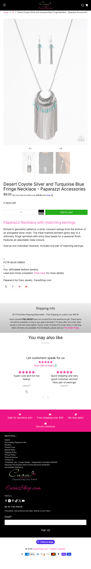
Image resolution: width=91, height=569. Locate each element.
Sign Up (45, 530)
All (13, 12)
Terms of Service (11, 457)
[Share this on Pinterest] (19, 286)
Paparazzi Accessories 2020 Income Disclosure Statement (27, 465)
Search (7, 440)
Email (8, 516)
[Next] (60, 148)
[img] (45, 362)
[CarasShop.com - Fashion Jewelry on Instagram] (9, 502)
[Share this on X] (5, 286)
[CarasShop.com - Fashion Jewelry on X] (19, 502)
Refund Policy (10, 450)
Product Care (10, 447)
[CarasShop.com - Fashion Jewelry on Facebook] (6, 502)
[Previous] (30, 148)
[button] (43, 397)
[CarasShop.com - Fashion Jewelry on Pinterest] (12, 502)
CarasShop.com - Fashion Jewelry (49, 549)
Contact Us (9, 460)
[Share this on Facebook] (12, 286)
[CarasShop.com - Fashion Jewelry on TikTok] (16, 502)
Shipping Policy (11, 452)
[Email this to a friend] (26, 286)
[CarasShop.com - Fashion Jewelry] (45, 5)
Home (5, 12)
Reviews (8, 445)
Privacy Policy (10, 455)
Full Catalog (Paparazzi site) (15, 442)
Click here (40, 273)
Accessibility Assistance (14, 467)
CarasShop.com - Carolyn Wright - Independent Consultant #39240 (31, 462)
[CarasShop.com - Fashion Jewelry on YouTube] (23, 502)
